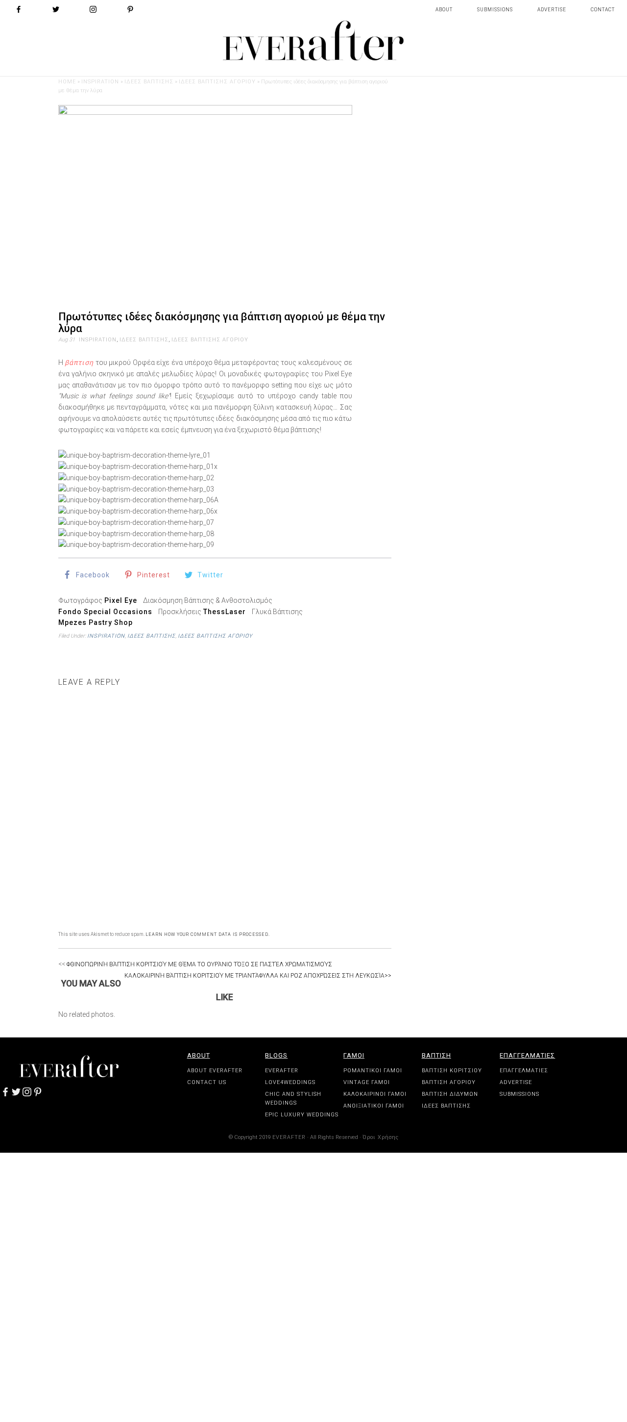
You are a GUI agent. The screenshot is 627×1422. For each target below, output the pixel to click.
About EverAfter (214, 1070)
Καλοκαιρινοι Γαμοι (375, 1094)
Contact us (206, 1082)
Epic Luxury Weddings (301, 1115)
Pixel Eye (120, 600)
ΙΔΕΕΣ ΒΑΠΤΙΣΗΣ (148, 81)
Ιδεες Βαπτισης (446, 1106)
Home (67, 81)
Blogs (276, 1055)
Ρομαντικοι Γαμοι (372, 1070)
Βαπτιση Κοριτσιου (452, 1070)
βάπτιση (79, 362)
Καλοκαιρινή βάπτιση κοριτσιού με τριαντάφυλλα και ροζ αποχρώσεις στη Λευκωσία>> (257, 975)
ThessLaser (224, 612)
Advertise (551, 9)
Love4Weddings (290, 1082)
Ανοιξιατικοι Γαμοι (373, 1106)
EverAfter (281, 1070)
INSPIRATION (100, 81)
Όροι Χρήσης (380, 1137)
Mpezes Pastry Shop (95, 622)
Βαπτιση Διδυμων (450, 1094)
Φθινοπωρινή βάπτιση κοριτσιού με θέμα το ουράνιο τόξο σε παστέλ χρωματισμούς (198, 964)
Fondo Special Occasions (105, 612)
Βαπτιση (436, 1055)
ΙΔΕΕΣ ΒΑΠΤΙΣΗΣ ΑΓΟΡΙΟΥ (217, 81)
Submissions (495, 9)
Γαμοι (353, 1055)
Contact (603, 9)
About (444, 9)
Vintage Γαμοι (366, 1082)
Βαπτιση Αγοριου (449, 1082)
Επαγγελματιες (527, 1055)
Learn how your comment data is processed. (207, 934)
